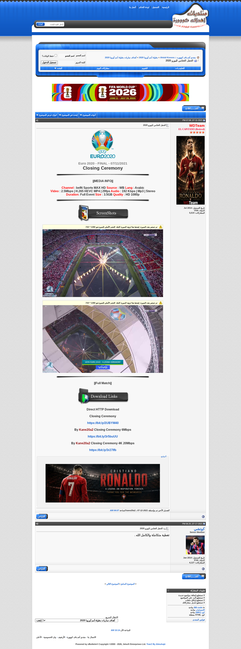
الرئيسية (165, 7)
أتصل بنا (132, 7)
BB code (198, 607)
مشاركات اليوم (103, 68)
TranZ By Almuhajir (155, 644)
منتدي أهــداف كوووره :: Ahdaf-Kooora (178, 57)
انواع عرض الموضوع (48, 115)
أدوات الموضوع (89, 115)
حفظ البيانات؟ (48, 56)
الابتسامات (200, 610)
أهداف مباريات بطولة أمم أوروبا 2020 (121, 57)
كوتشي (199, 529)
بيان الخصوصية (49, 637)
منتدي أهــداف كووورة (76, 637)
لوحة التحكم (144, 7)
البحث (59, 68)
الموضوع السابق (128, 584)
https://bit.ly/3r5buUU (103, 436)
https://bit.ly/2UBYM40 (103, 423)
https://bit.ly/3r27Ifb (102, 450)
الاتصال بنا (92, 637)
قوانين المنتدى (199, 620)
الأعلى (39, 637)
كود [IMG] (200, 612)
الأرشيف (61, 637)
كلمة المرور (80, 62)
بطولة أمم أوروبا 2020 (148, 57)
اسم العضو (80, 55)
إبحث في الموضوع (70, 115)
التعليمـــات (180, 68)
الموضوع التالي (112, 584)
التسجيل (155, 7)
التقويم (145, 68)
